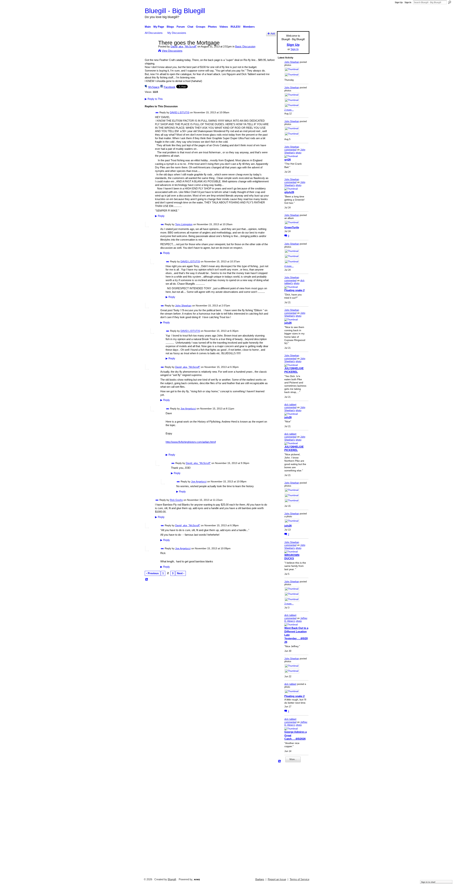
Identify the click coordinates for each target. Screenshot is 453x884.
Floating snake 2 (294, 290)
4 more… (289, 266)
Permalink (157, 112)
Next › (180, 573)
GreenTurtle (291, 227)
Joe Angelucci (188, 408)
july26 (288, 322)
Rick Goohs (176, 500)
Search (449, 2)
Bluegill (172, 879)
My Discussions (176, 32)
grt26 (287, 159)
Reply (160, 216)
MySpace (153, 87)
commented (290, 149)
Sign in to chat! (428, 882)
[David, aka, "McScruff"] (150, 49)
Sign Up (399, 2)
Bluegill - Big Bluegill (175, 11)
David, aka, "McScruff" (184, 46)
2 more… (289, 110)
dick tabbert (290, 404)
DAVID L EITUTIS (179, 112)
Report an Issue (277, 879)
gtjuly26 (289, 192)
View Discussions (172, 50)
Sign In (408, 2)
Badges (259, 879)
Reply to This (154, 98)
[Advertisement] (288, 818)
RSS (146, 579)
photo (298, 152)
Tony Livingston (184, 224)
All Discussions (154, 32)
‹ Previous (152, 573)
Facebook (169, 87)
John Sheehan (183, 305)
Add (273, 33)
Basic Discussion (245, 46)
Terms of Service (299, 879)
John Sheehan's (294, 151)
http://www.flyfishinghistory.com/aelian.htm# (191, 441)
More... (293, 759)
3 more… (289, 603)
